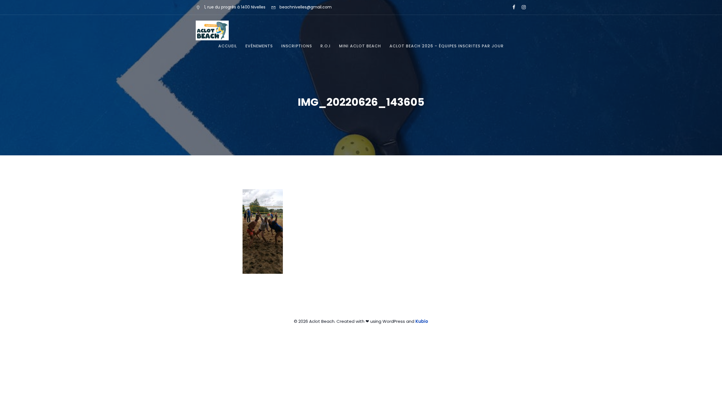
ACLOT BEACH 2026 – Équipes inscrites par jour (446, 46)
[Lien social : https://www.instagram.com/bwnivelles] (521, 7)
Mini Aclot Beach (360, 46)
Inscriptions (296, 46)
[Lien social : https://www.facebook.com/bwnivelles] (511, 7)
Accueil (227, 46)
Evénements (259, 46)
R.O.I (325, 46)
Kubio (421, 321)
